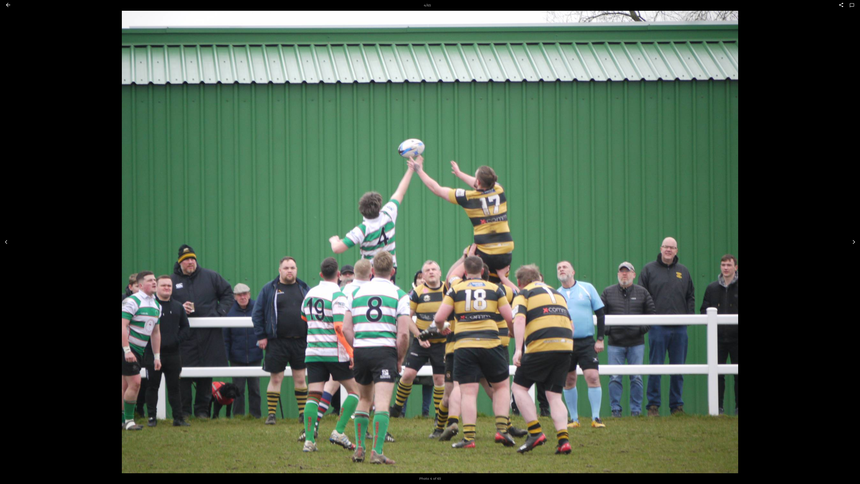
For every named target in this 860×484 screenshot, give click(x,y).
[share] (841, 5)
